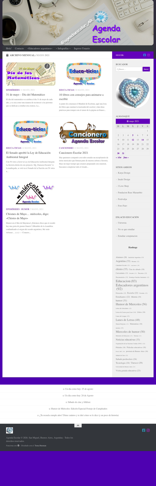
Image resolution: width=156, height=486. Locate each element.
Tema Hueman (40, 445)
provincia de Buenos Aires (137, 351)
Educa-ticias (66, 89)
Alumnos (121, 257)
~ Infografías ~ (63, 48)
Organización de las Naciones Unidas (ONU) (130, 343)
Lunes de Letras (128, 320)
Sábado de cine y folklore (79, 401)
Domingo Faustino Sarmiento (139, 277)
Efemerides (121, 293)
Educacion (126, 281)
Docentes (142, 273)
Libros (141, 312)
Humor (25, 209)
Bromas (135, 261)
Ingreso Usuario (82, 48)
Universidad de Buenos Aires (125, 367)
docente (133, 273)
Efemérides (13, 89)
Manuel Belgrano (122, 324)
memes (119, 328)
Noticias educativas (128, 339)
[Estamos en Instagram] (148, 55)
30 (118, 153)
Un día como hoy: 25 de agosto (79, 388)
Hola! (9, 48)
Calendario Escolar (123, 265)
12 (133, 139)
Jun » (126, 157)
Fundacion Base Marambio (130, 192)
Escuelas (143, 293)
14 (142, 139)
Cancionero (66, 148)
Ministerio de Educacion (124, 336)
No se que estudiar (126, 229)
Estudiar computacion (127, 235)
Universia (122, 222)
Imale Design (124, 179)
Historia (136, 296)
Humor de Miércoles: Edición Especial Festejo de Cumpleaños (79, 408)
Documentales (122, 277)
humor (121, 300)
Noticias (137, 336)
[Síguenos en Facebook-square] (144, 55)
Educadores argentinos (132, 286)
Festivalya (122, 199)
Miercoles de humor (130, 331)
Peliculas (121, 347)
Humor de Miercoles (131, 304)
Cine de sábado (136, 269)
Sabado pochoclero (126, 359)
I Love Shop (123, 185)
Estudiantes (123, 296)
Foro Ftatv (122, 205)
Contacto (19, 48)
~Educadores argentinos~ (39, 48)
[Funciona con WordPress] (18, 446)
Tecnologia (123, 362)
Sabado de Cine (122, 355)
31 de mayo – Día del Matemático (25, 94)
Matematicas (136, 324)
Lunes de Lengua (122, 316)
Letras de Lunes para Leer (126, 312)
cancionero (135, 265)
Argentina (123, 261)
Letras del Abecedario (123, 308)
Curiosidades (122, 273)
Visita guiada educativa (128, 370)
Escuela (132, 292)
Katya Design (124, 172)
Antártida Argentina (136, 257)
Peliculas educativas (136, 347)
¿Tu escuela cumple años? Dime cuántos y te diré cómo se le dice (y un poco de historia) (79, 415)
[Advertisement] (73, 468)
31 (123, 153)
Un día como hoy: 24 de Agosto (79, 395)
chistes (122, 269)
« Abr (118, 157)
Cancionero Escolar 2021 (73, 153)
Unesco (137, 362)
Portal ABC (120, 351)
